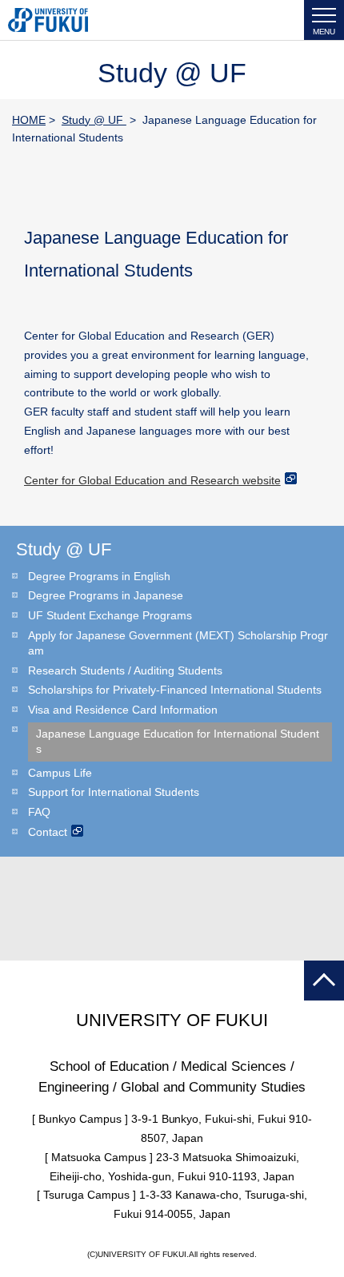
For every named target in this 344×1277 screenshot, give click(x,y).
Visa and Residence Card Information (123, 709)
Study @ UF (94, 119)
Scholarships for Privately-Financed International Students (175, 689)
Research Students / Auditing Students (125, 670)
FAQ (39, 812)
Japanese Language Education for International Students (177, 741)
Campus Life (60, 772)
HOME (29, 119)
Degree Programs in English (99, 576)
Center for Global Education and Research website (152, 480)
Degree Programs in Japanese (105, 595)
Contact (47, 831)
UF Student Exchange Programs (110, 615)
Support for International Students (113, 792)
